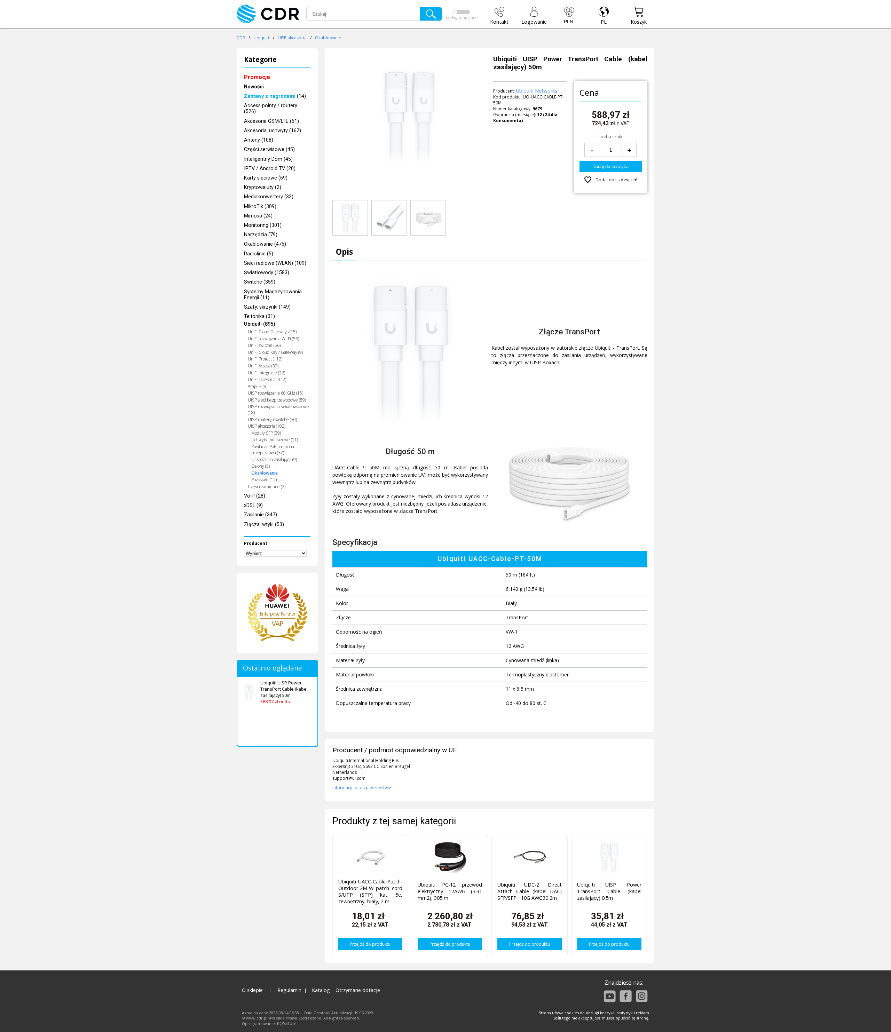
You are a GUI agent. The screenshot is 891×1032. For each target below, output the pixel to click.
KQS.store (287, 1023)
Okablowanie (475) (265, 244)
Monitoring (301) (263, 225)
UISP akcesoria (292, 38)
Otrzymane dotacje (358, 990)
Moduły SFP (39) (266, 433)
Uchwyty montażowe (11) (274, 440)
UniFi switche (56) (264, 345)
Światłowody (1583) (266, 273)
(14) (275, 96)
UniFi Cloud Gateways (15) (272, 332)
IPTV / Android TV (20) (269, 169)
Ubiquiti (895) (259, 324)
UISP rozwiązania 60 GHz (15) (275, 393)
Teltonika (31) (259, 316)
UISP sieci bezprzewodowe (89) (277, 400)
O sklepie (252, 990)
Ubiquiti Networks (536, 90)
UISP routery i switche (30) (272, 419)
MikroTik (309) (260, 206)
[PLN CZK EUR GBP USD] (569, 16)
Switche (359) (259, 282)
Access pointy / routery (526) (270, 108)
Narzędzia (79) (260, 235)
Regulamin (289, 990)
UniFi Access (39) (263, 366)
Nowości (254, 87)
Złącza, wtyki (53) (264, 524)
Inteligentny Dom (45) (268, 159)
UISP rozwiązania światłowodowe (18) (278, 409)
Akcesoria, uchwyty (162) (272, 131)
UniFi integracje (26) (266, 373)
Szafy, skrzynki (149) (267, 307)
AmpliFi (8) (257, 386)
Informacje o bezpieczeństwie (361, 788)
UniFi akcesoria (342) (267, 379)
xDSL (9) (253, 505)
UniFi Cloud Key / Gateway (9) (275, 352)
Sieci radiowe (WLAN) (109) (275, 263)
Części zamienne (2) (266, 487)
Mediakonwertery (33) (268, 197)
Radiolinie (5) (258, 254)
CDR (241, 38)
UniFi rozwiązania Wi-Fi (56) (273, 339)
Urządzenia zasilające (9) (274, 459)
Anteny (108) (258, 140)
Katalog (321, 990)
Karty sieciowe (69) (265, 178)
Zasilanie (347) (260, 515)
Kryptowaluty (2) (262, 187)
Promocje (257, 77)
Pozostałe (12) (264, 480)
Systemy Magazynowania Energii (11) (273, 295)
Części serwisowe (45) (269, 149)
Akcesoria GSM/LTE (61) (271, 121)
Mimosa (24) (258, 216)
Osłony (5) (260, 466)
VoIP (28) (254, 496)
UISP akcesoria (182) (266, 426)
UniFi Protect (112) (265, 359)
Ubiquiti (261, 38)
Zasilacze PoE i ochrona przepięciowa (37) (272, 449)
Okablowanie (328, 38)
